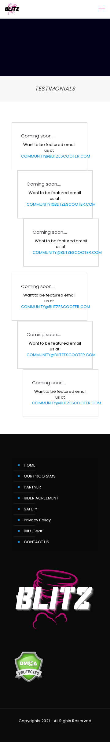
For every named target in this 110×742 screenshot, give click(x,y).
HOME (29, 465)
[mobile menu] (102, 9)
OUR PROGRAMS (40, 476)
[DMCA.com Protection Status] (28, 681)
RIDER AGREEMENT (41, 498)
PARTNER (32, 487)
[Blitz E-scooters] (12, 9)
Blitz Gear (33, 531)
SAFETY (30, 509)
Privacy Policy (37, 520)
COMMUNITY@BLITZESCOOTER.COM (55, 156)
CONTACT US (36, 542)
